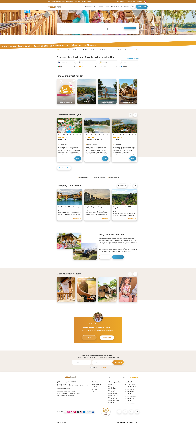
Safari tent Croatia (130, 398)
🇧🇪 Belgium (82, 62)
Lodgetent (111, 402)
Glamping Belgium (113, 398)
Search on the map (132, 58)
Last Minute (120, 1)
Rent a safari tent (130, 384)
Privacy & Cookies (134, 422)
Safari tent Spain (129, 389)
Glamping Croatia (113, 400)
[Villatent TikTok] (137, 412)
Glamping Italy (112, 393)
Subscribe (117, 362)
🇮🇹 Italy (60, 66)
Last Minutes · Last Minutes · (38, 46)
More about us (105, 257)
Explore (139, 1)
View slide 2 (96, 130)
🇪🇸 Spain (81, 66)
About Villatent (107, 337)
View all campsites (64, 167)
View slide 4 (71, 130)
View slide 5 (72, 130)
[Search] (133, 7)
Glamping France (113, 395)
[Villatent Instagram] (125, 412)
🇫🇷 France (123, 62)
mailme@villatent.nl (64, 388)
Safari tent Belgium (130, 396)
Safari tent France (130, 394)
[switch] (91, 367)
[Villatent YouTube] (131, 412)
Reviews (94, 389)
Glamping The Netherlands (112, 387)
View (77, 158)
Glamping (100, 7)
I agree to (99, 367)
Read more (76, 218)
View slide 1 (67, 130)
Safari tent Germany (131, 403)
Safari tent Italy (129, 391)
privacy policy (102, 367)
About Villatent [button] (115, 7)
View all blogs (122, 185)
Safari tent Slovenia (130, 401)
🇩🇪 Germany (103, 62)
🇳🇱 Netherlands (62, 62)
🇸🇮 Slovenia (124, 66)
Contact (126, 7)
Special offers (131, 1)
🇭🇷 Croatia (103, 66)
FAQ (93, 391)
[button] (145, 1)
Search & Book (142, 6)
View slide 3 (97, 130)
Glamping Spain (113, 391)
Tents (107, 7)
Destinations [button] (89, 7)
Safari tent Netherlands (132, 387)
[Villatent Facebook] (119, 412)
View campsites (133, 50)
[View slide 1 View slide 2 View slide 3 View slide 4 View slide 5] (69, 125)
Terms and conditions (122, 422)
